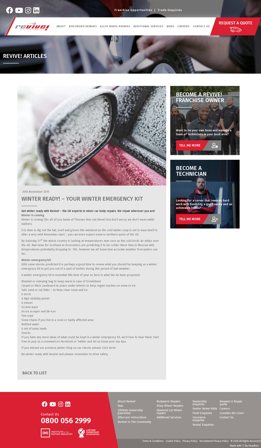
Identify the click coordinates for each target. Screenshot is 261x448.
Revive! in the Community (134, 422)
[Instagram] (28, 10)
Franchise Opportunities (133, 10)
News (170, 26)
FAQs (120, 405)
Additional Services (169, 417)
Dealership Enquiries (199, 403)
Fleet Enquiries (202, 413)
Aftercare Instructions (132, 417)
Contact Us (201, 26)
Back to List (34, 373)
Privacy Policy (190, 441)
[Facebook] (9, 10)
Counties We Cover (232, 413)
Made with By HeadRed (244, 446)
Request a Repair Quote (231, 403)
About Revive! (126, 401)
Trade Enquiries (170, 10)
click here (108, 348)
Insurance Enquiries (199, 419)
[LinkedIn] (36, 10)
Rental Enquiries (203, 424)
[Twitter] (19, 10)
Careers (183, 26)
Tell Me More (189, 145)
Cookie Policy (173, 441)
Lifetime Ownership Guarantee (130, 412)
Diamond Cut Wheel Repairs (169, 412)
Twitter (81, 341)
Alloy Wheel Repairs (170, 405)
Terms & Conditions (153, 441)
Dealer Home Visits (204, 408)
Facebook (67, 341)
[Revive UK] (32, 26)
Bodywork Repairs (168, 401)
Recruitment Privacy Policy (214, 441)
